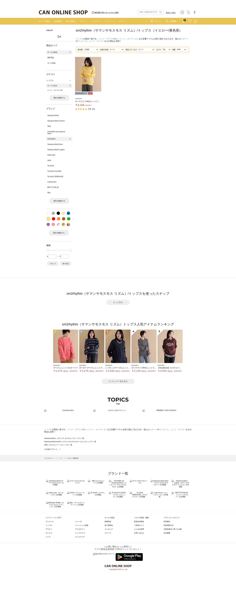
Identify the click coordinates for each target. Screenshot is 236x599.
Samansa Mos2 (53, 115)
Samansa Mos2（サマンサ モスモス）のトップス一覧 (64, 438)
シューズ (78, 521)
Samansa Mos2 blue (55, 144)
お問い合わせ (139, 533)
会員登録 (173, 21)
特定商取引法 (168, 525)
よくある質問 (139, 529)
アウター (49, 529)
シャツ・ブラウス (106, 39)
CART (183, 21)
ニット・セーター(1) (55, 90)
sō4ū (49, 160)
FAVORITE (190, 21)
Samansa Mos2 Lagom (56, 150)
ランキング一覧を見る (118, 381)
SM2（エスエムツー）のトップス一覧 (58, 445)
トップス (79, 39)
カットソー (120, 39)
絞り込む (66, 264)
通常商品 (50, 58)
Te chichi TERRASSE (55, 176)
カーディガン (133, 39)
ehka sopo (51, 155)
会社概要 (167, 533)
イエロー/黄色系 (72, 458)
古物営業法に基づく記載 (173, 529)
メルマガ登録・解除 (141, 518)
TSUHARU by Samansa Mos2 (56, 133)
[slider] (47, 250)
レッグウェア (80, 533)
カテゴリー (96, 21)
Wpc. (49, 193)
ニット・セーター (96, 41)
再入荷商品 (71, 21)
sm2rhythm (51, 139)
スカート (184, 39)
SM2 (49, 126)
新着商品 (58, 21)
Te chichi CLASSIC (54, 171)
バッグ (48, 537)
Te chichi (50, 166)
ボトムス (49, 533)
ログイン (158, 21)
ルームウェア (80, 537)
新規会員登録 (139, 521)
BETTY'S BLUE (53, 187)
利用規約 (167, 521)
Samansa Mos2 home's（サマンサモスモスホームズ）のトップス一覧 (70, 442)
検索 (160, 12)
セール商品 (51, 63)
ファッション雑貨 (81, 525)
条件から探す (171, 13)
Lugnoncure (51, 182)
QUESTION (195, 21)
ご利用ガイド (139, 525)
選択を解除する (59, 98)
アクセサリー (80, 529)
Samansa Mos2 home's (56, 121)
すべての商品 (44, 21)
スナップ (122, 21)
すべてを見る (52, 86)
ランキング (110, 21)
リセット (53, 264)
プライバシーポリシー (172, 518)
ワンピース (82, 41)
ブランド (83, 21)
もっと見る (118, 302)
